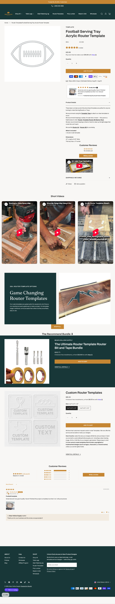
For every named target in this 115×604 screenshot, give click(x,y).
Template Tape (86, 113)
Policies (6, 560)
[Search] (102, 14)
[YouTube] (21, 582)
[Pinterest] (13, 582)
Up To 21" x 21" (84, 408)
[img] (10, 489)
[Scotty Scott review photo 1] (10, 505)
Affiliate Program (23, 563)
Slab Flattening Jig (38, 563)
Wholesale (22, 560)
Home (6, 22)
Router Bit (83, 127)
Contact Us (22, 557)
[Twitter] (5, 582)
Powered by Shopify (26, 586)
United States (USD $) (103, 582)
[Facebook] (9, 582)
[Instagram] (17, 582)
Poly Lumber (36, 568)
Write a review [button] (93, 474)
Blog (5, 563)
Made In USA (37, 571)
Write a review (88, 155)
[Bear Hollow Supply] (8, 14)
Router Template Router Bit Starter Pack (91, 120)
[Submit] (74, 565)
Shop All (35, 557)
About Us (7, 557)
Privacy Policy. (51, 571)
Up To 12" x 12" (71, 408)
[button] (110, 14)
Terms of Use (69, 569)
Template (70, 27)
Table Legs (36, 560)
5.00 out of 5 (26, 474)
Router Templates (17, 22)
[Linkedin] (29, 582)
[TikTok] (25, 582)
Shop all (57, 326)
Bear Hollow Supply (64, 340)
